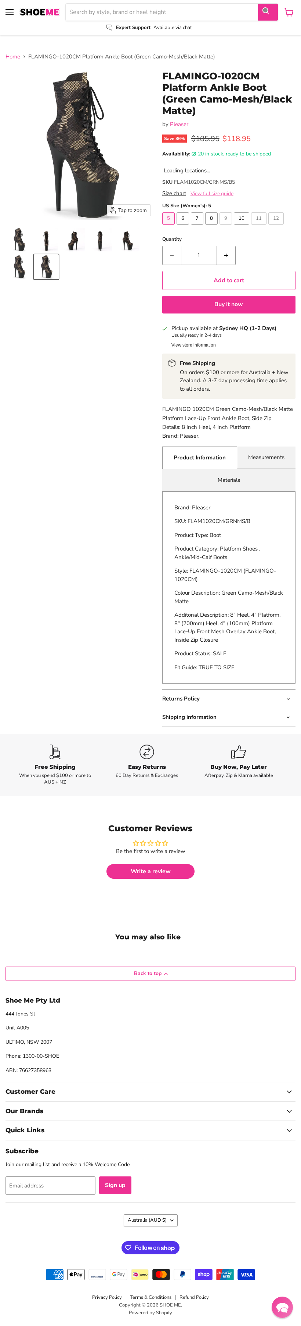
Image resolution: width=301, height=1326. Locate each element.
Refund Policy (194, 1297)
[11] (259, 226)
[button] (19, 239)
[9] (227, 226)
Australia (147, 1220)
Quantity (172, 239)
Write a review (151, 871)
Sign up (115, 1185)
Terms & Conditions (150, 1297)
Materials (229, 480)
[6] (184, 226)
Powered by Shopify (150, 1312)
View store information (193, 345)
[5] (169, 226)
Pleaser (179, 124)
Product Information (200, 457)
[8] (212, 226)
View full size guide (212, 194)
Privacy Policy (107, 1297)
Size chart (174, 193)
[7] (198, 226)
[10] (242, 226)
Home (13, 57)
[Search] (268, 12)
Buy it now (228, 304)
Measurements (266, 457)
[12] (277, 226)
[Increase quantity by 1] (226, 255)
